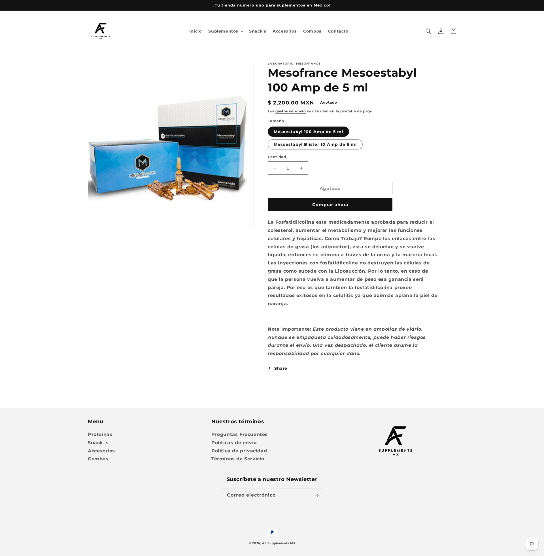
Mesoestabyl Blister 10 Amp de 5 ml (315, 144)
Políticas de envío (234, 442)
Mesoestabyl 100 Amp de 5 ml (308, 131)
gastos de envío (290, 111)
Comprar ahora (330, 204)
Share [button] (280, 368)
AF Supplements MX (278, 543)
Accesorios (101, 451)
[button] (225, 31)
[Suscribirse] (316, 495)
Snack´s (98, 442)
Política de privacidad (239, 451)
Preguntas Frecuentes (239, 434)
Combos (98, 458)
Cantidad (277, 157)
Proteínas (100, 434)
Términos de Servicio (237, 458)
